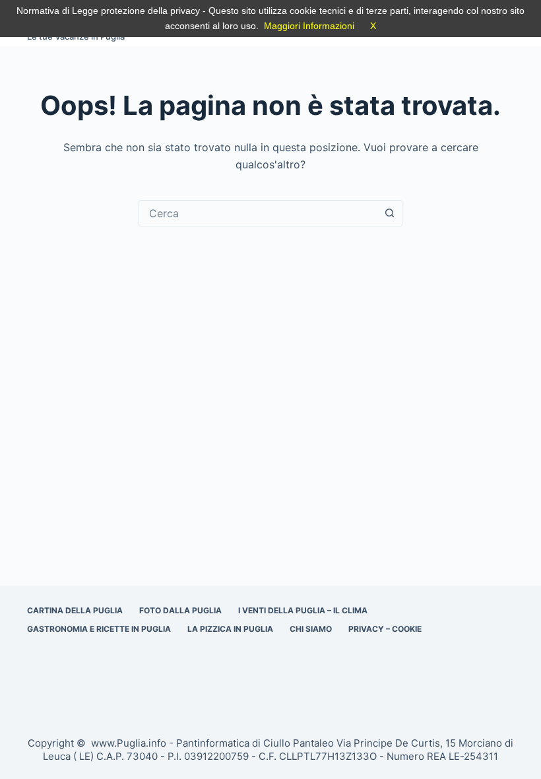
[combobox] (258, 213)
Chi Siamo (311, 629)
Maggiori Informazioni (309, 25)
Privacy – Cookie (385, 629)
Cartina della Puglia (75, 610)
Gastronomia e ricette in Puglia (99, 629)
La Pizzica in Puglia (230, 629)
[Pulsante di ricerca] (389, 213)
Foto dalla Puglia (180, 610)
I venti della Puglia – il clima (302, 610)
